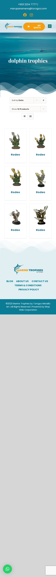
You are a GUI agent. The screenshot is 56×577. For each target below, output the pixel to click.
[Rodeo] (15, 139)
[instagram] (31, 15)
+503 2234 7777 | (28, 4)
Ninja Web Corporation (34, 308)
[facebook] (25, 15)
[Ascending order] (43, 100)
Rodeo (15, 154)
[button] (7, 569)
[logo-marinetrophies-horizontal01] (13, 24)
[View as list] (30, 116)
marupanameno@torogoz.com (28, 8)
